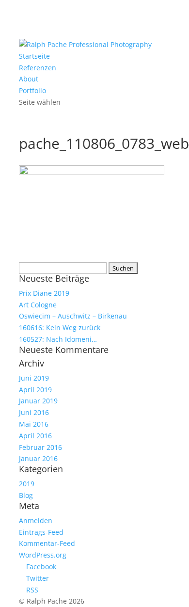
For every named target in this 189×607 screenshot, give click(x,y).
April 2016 (35, 435)
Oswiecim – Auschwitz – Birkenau (73, 315)
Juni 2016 (34, 412)
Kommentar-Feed (47, 543)
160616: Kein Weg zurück (59, 327)
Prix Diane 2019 (44, 293)
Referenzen (37, 67)
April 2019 (35, 389)
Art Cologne (38, 304)
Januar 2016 (38, 458)
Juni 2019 (34, 378)
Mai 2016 (33, 424)
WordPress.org (42, 554)
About (28, 78)
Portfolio (32, 90)
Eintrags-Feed (41, 532)
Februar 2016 (40, 447)
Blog (26, 495)
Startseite (34, 56)
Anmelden (35, 520)
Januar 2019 (38, 400)
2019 (26, 483)
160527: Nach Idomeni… (58, 339)
